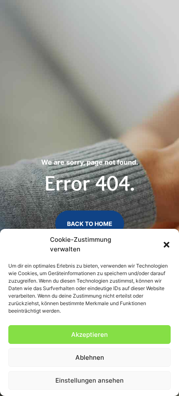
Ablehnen (89, 357)
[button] (166, 245)
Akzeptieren (89, 334)
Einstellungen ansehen (89, 380)
